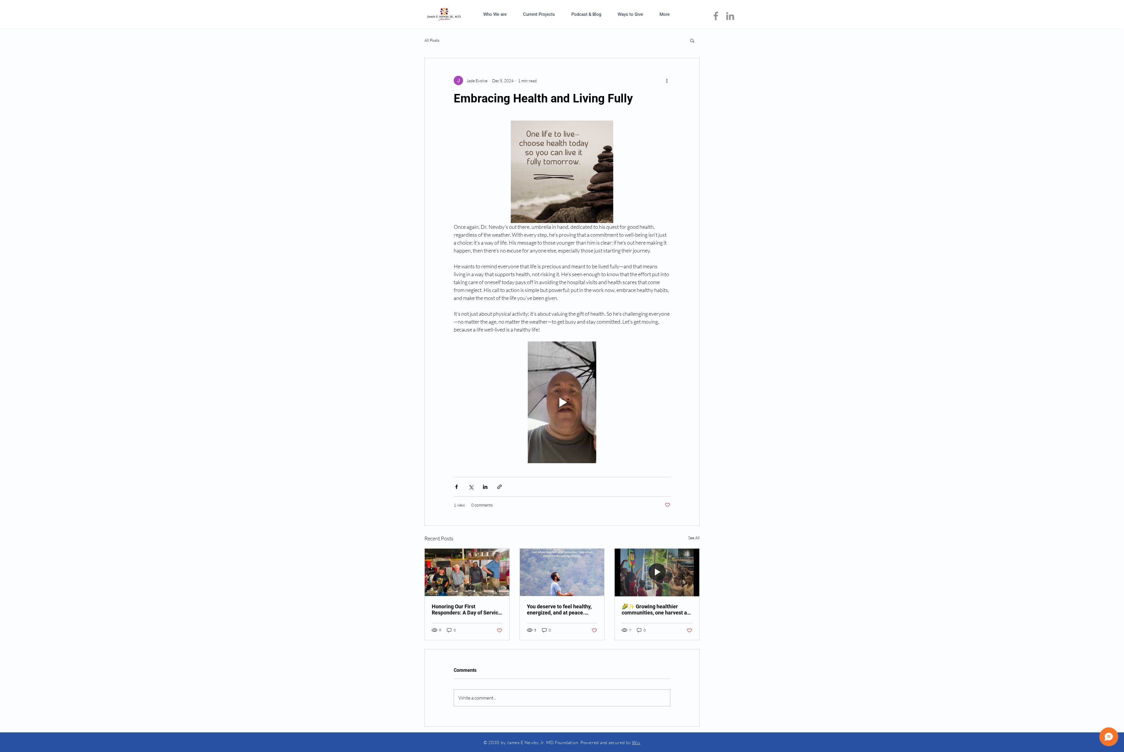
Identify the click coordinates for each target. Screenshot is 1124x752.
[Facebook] (716, 16)
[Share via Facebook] (456, 487)
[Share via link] (499, 487)
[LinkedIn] (730, 16)
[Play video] (562, 402)
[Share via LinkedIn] (485, 487)
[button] (692, 40)
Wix (636, 742)
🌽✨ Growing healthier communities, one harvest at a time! (655, 609)
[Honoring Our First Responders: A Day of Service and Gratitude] (467, 572)
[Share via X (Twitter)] (471, 487)
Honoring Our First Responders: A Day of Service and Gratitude (466, 609)
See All (694, 537)
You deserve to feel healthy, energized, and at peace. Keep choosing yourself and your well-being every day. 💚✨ (561, 609)
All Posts (431, 40)
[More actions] (666, 80)
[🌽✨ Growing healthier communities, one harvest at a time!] (657, 572)
